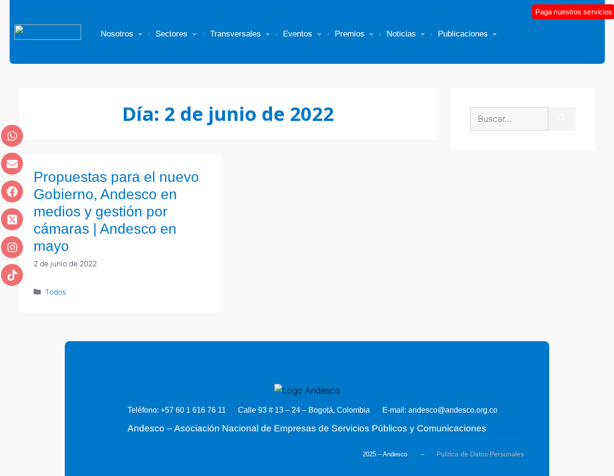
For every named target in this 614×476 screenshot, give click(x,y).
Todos (55, 292)
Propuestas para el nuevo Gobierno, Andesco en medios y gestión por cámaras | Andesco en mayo (116, 211)
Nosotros (117, 33)
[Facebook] (12, 191)
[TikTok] (12, 275)
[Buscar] (562, 119)
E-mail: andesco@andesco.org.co (439, 410)
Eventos (297, 33)
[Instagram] (12, 247)
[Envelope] (12, 164)
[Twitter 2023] (12, 219)
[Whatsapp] (12, 136)
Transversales (235, 33)
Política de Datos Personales (480, 454)
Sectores (171, 33)
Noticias (401, 33)
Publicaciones (463, 33)
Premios (350, 33)
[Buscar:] (509, 119)
